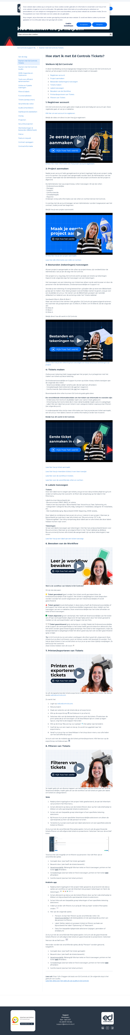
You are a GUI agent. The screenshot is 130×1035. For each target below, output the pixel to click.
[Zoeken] (111, 34)
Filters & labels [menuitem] (23, 92)
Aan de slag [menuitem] (22, 57)
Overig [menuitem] (21, 116)
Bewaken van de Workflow (60, 91)
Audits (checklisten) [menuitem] (25, 108)
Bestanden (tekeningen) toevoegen (64, 82)
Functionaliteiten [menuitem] (25, 96)
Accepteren (84, 24)
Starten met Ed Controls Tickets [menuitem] (27, 62)
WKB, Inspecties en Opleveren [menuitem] (25, 74)
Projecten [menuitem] (22, 120)
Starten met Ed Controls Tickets (51, 48)
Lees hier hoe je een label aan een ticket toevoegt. (65, 539)
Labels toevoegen (57, 88)
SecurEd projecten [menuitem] (25, 124)
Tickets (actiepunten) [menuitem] (26, 100)
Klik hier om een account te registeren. (60, 113)
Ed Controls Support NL (26, 48)
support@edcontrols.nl (65, 1024)
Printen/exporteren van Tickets (62, 94)
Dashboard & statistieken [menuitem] (27, 112)
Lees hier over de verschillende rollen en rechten (64, 480)
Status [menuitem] (20, 134)
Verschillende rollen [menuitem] (26, 104)
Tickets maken (55, 85)
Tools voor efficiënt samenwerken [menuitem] (25, 80)
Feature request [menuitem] (24, 138)
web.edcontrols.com (58, 695)
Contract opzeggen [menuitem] (25, 142)
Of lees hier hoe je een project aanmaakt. (61, 256)
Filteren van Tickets (57, 98)
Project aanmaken (57, 78)
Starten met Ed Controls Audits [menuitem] (27, 68)
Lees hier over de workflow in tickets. (59, 476)
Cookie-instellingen (68, 25)
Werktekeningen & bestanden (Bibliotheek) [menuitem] (27, 129)
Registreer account (57, 75)
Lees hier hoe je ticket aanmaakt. (58, 467)
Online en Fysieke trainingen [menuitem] (25, 87)
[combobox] (63, 34)
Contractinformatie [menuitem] (25, 146)
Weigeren (99, 24)
